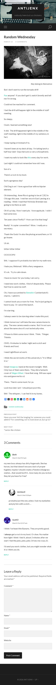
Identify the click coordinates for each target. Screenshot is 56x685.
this (29, 157)
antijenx (28, 8)
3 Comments (21, 42)
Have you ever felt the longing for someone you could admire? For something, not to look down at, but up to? (27, 417)
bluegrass (14, 366)
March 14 (8, 42)
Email (7, 628)
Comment (8, 586)
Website (7, 640)
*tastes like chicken (12, 428)
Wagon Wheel (17, 373)
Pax (5, 95)
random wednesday (16, 407)
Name (7, 615)
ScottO (15, 519)
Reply (6, 481)
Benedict (30, 292)
